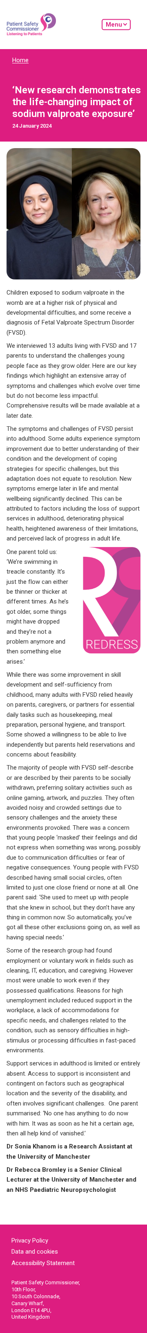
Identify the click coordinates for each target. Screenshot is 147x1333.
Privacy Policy (29, 1240)
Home (20, 60)
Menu (114, 24)
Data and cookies (34, 1251)
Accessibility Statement (43, 1263)
